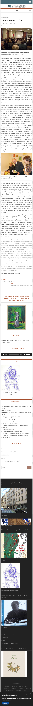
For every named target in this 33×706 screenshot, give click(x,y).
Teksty (25, 690)
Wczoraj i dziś (6, 688)
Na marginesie (5, 17)
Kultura (27, 688)
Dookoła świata (16, 683)
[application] (16, 354)
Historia (21, 688)
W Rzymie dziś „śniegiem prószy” (10, 461)
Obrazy (19, 686)
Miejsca (13, 686)
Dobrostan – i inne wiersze (8, 449)
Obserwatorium (6, 685)
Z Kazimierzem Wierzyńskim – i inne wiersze (13, 452)
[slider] (28, 354)
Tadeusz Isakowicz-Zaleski (9, 26)
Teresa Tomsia (19, 26)
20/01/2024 (12, 23)
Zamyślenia (18, 690)
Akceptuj (5, 703)
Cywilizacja (14, 688)
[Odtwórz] (3, 354)
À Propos (7, 686)
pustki (3, 458)
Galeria (25, 686)
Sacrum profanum (9, 690)
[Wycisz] (24, 354)
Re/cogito (4, 23)
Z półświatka (5, 455)
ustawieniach (6, 700)
